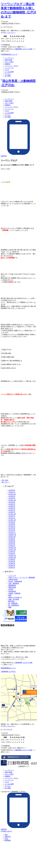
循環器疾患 (12, 585)
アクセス (8, 74)
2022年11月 (12, 520)
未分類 (10, 589)
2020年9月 (11, 538)
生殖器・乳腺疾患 (14, 593)
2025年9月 (11, 496)
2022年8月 (11, 524)
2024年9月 (11, 502)
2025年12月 (12, 494)
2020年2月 (11, 546)
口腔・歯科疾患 (13, 583)
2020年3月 (11, 544)
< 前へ (3, 482)
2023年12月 (12, 514)
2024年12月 (12, 500)
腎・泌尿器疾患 (13, 605)
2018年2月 (11, 565)
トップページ (9, 58)
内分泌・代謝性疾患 (15, 581)
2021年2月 (11, 530)
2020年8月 (11, 540)
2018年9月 (11, 559)
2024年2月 (11, 510)
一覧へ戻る (4, 480)
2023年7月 (11, 516)
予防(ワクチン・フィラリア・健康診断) (21, 577)
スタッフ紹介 (9, 62)
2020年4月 (11, 542)
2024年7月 (11, 504)
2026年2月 (11, 490)
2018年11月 (12, 555)
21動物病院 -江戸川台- (8, 671)
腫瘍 (9, 607)
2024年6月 (11, 506)
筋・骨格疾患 (12, 603)
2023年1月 (11, 518)
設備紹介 (8, 64)
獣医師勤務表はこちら (8, 668)
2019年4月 (11, 554)
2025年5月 (11, 498)
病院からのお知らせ (15, 597)
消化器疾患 (12, 591)
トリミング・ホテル (11, 66)
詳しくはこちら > (10, 32)
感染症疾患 (12, 587)
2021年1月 (11, 532)
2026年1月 (11, 492)
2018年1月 (11, 567)
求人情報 (8, 76)
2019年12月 (12, 548)
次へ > (7, 482)
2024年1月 (11, 512)
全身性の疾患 (12, 579)
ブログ (7, 70)
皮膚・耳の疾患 (13, 599)
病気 (9, 595)
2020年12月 (12, 534)
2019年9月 (11, 552)
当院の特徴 (8, 60)
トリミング (12, 575)
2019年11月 (12, 550)
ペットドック (9, 68)
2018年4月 (11, 563)
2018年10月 (12, 557)
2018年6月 (11, 561)
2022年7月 (11, 526)
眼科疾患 (11, 601)
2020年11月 (12, 536)
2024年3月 (11, 508)
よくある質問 (9, 72)
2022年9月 (11, 522)
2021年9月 (11, 528)
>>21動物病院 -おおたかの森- (22, 49)
